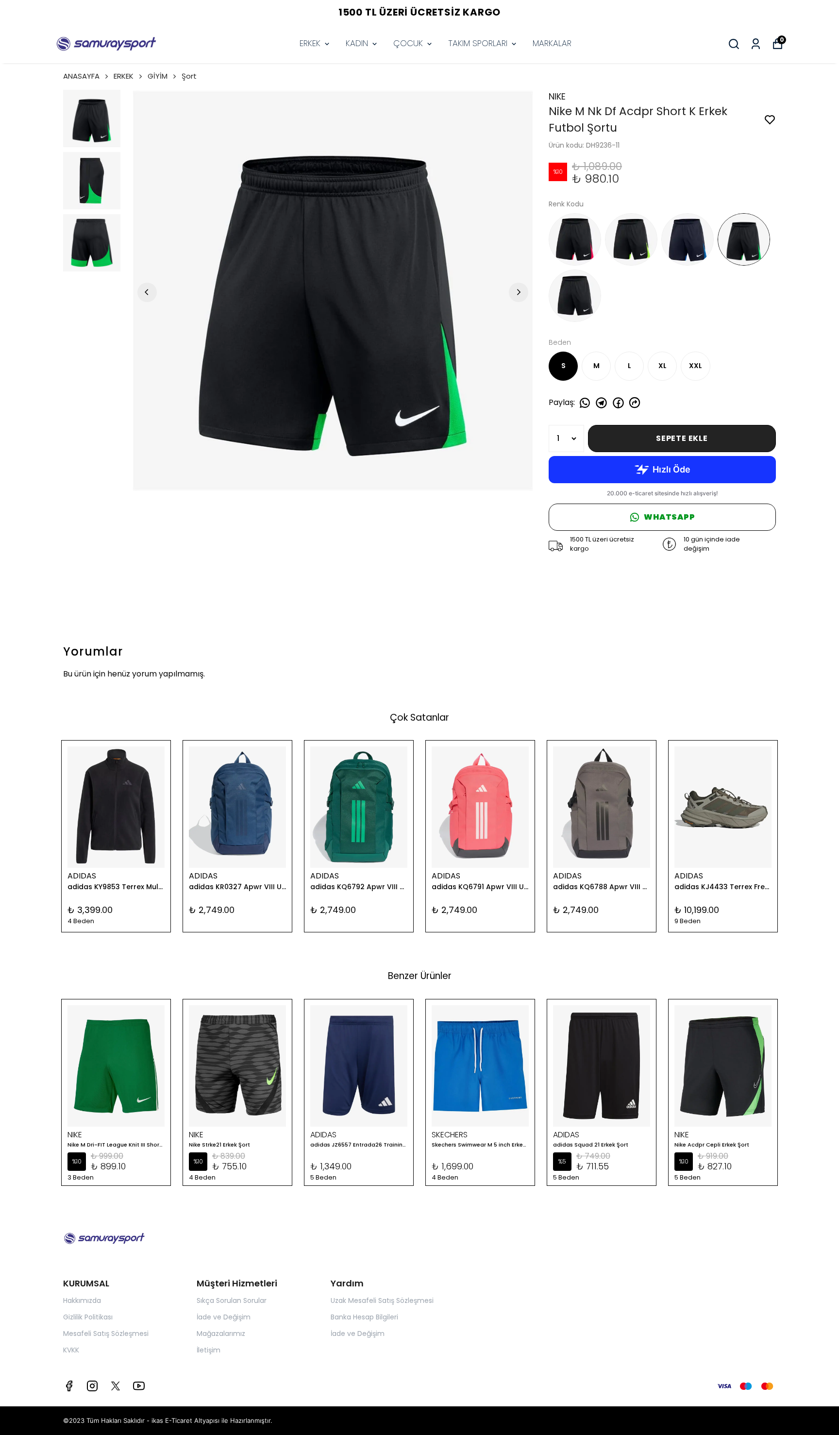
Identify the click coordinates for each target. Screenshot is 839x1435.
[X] (115, 1386)
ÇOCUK (408, 43)
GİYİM (158, 76)
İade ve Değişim (224, 1317)
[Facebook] (69, 1386)
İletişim (208, 1350)
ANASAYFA (81, 76)
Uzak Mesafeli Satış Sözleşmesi (382, 1300)
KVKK (71, 1350)
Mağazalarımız (221, 1333)
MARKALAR (552, 43)
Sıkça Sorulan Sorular (232, 1300)
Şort (189, 76)
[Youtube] (139, 1386)
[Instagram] (92, 1386)
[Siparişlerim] (756, 44)
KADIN (357, 43)
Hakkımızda (82, 1300)
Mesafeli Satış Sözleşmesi (106, 1333)
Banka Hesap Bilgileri (364, 1317)
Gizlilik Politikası (88, 1317)
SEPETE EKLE (682, 438)
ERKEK (310, 43)
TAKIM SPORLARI (477, 43)
